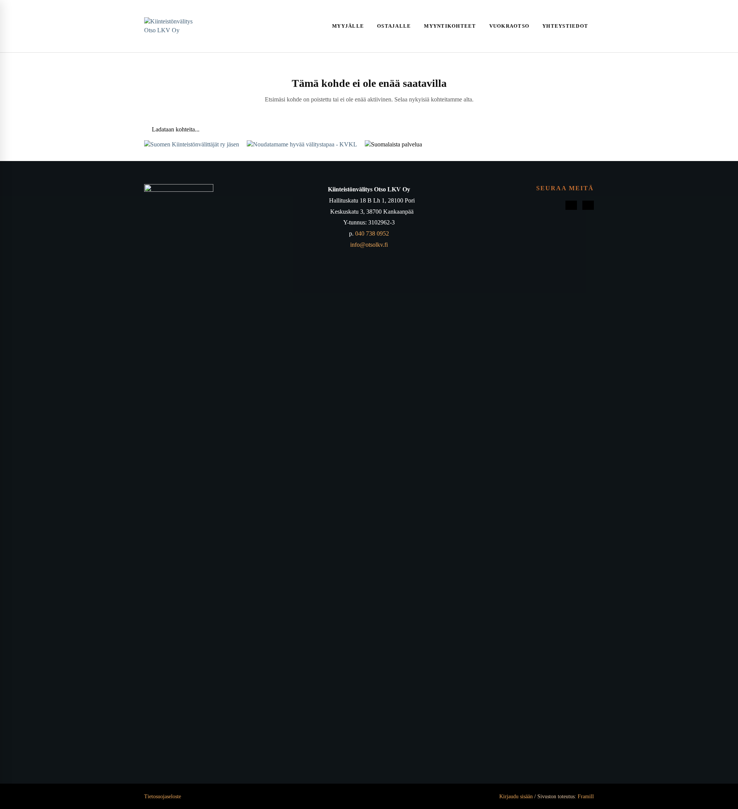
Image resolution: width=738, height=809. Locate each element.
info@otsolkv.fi (369, 244)
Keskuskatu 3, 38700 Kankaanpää (372, 211)
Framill (586, 796)
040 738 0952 (372, 233)
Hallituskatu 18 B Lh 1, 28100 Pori (372, 200)
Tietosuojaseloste (162, 796)
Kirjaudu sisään (515, 796)
